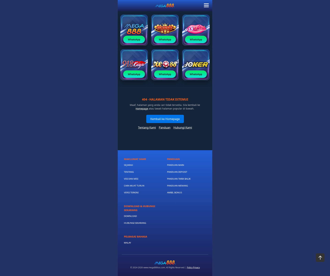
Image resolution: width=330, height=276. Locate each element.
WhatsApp (134, 39)
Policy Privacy (193, 267)
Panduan (164, 127)
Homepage (142, 108)
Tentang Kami (147, 127)
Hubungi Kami (182, 127)
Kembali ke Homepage (165, 119)
